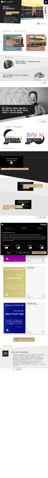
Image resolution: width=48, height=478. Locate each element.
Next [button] (46, 135)
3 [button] (45, 24)
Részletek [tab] (24, 228)
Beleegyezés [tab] (8, 228)
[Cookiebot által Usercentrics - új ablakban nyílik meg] (41, 225)
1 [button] (38, 23)
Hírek (44, 82)
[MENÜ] (46, 2)
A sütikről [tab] (40, 228)
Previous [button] (1, 135)
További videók (42, 217)
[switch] (18, 248)
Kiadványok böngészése (25, 340)
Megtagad (9, 252)
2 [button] (41, 24)
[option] (24, 12)
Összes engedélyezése (39, 252)
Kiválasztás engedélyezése (24, 252)
